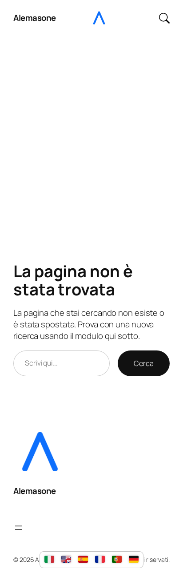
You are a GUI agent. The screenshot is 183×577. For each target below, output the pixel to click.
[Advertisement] (91, 135)
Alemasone (34, 18)
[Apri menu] (18, 527)
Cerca (144, 363)
